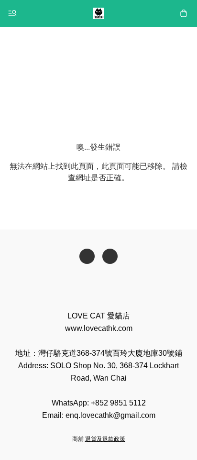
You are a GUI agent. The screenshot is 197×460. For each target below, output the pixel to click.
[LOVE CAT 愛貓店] (98, 13)
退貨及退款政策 (105, 439)
